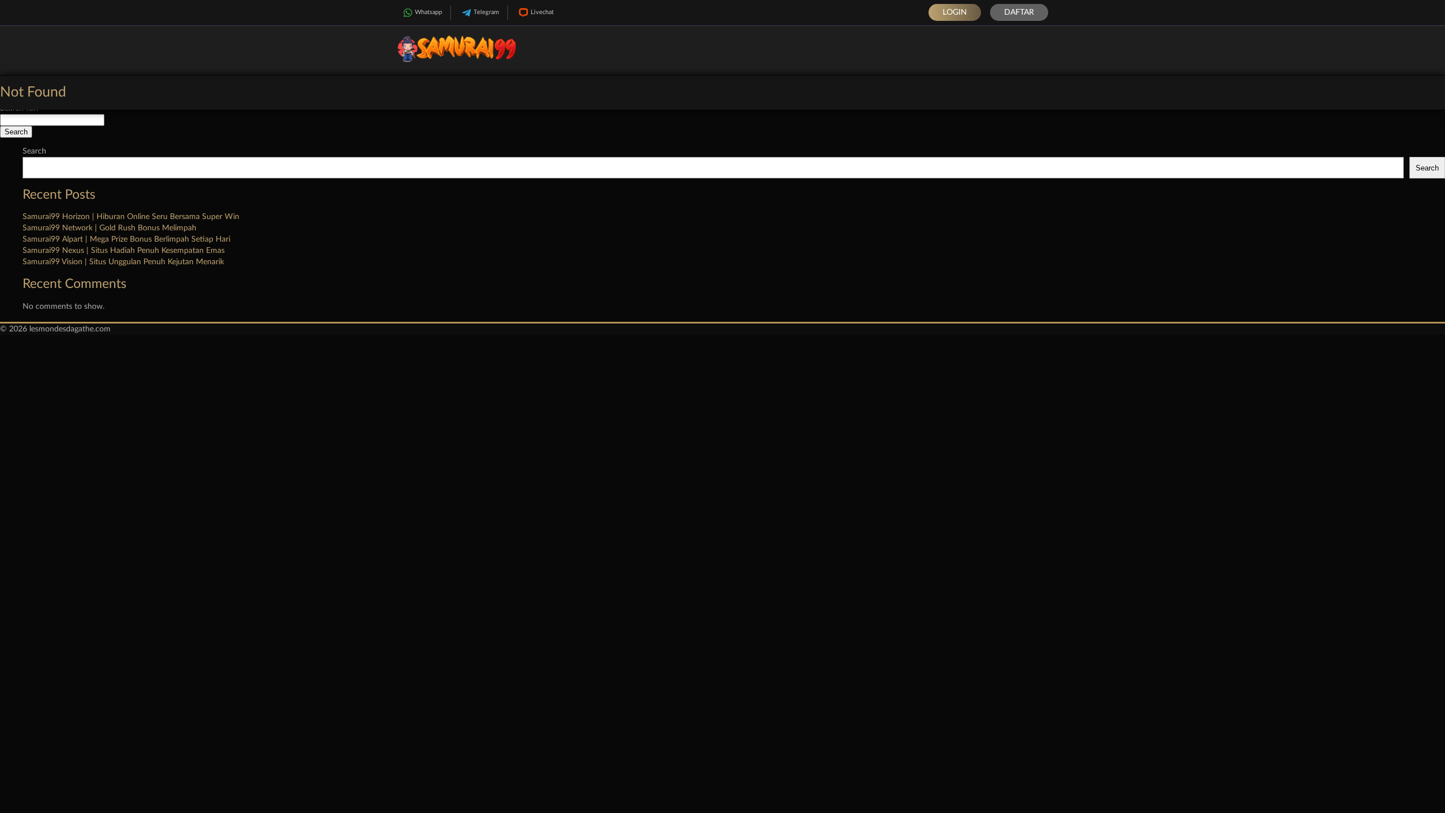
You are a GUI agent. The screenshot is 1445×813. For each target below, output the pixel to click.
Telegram (486, 12)
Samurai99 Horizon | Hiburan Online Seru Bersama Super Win (131, 217)
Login (955, 12)
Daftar (1019, 12)
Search (34, 151)
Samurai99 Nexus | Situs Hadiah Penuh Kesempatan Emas (124, 251)
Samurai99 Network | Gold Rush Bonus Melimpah (109, 228)
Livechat (542, 12)
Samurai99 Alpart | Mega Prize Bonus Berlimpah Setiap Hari (126, 239)
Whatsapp (428, 12)
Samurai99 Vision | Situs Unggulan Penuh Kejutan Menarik (123, 262)
